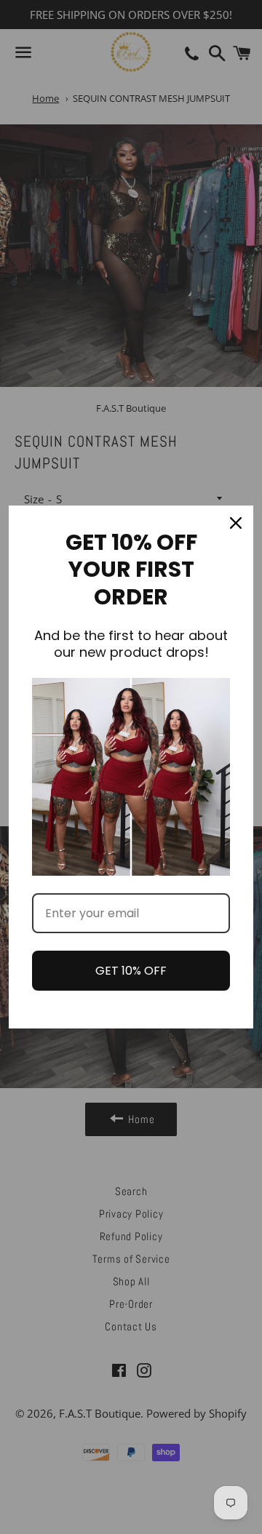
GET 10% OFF (131, 970)
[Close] (235, 523)
